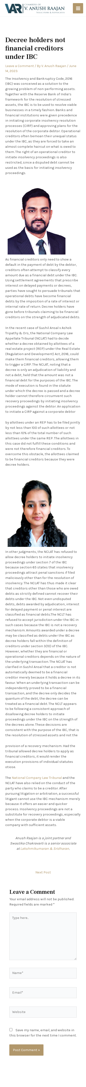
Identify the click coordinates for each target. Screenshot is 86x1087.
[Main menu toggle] (78, 8)
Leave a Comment (19, 66)
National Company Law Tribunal (37, 778)
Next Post (43, 872)
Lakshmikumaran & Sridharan (44, 849)
